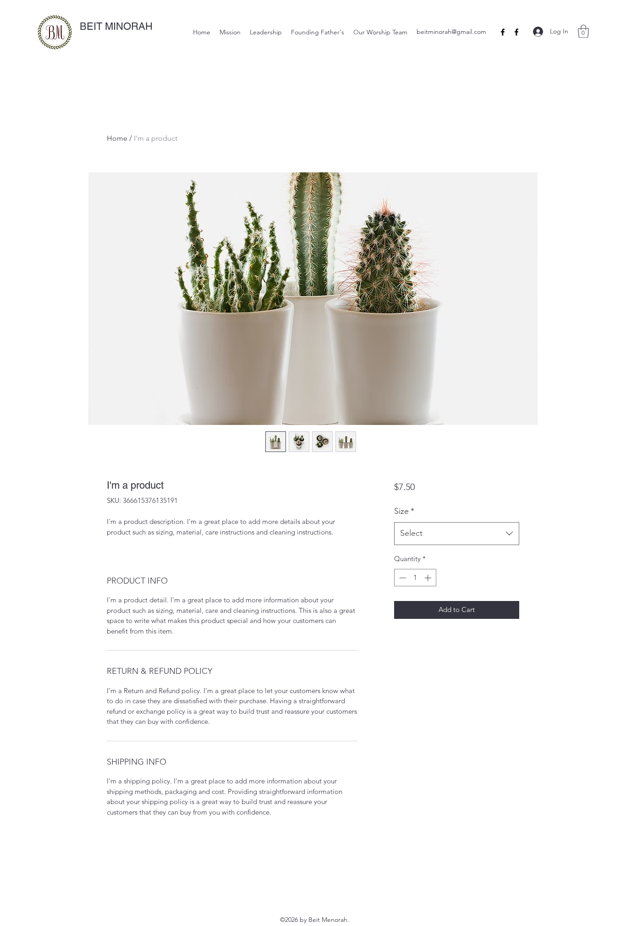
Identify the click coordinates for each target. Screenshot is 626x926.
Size (404, 511)
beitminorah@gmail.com (451, 32)
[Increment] (429, 577)
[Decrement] (401, 577)
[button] (583, 31)
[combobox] (456, 533)
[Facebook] (502, 32)
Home (117, 138)
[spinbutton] (415, 577)
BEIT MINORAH (116, 26)
